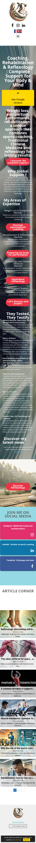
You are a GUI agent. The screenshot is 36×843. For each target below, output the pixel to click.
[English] (20, 31)
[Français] (16, 31)
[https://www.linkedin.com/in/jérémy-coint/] (18, 547)
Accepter (26, 840)
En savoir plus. (21, 840)
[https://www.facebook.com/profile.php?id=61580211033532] (18, 563)
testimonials (18, 452)
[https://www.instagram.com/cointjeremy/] (18, 530)
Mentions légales (18, 822)
